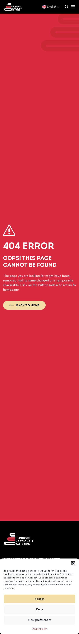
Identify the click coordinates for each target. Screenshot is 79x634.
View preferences (39, 620)
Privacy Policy (39, 629)
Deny (39, 609)
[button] (73, 563)
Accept (39, 598)
